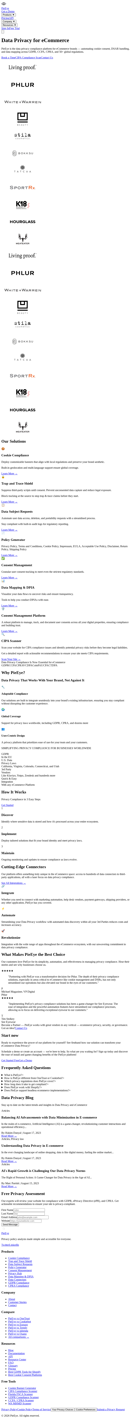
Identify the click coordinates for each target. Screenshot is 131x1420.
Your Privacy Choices (62, 1409)
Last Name (7, 1213)
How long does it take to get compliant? (26, 1084)
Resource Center (17, 1359)
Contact (12, 1305)
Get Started (7, 805)
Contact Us (47, 57)
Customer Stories (17, 1302)
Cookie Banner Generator (22, 1388)
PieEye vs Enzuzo (18, 1324)
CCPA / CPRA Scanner (21, 1400)
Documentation (16, 1353)
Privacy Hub (15, 1273)
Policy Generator (17, 1267)
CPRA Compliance (18, 1285)
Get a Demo (7, 11)
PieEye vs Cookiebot (19, 1321)
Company (9, 21)
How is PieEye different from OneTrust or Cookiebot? (34, 1078)
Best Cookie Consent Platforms (25, 1374)
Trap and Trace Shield (20, 1261)
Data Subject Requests (20, 1264)
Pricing (5, 18)
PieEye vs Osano (17, 1333)
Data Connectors (17, 1279)
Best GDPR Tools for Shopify (24, 1371)
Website (5, 1220)
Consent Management (20, 1270)
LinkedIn (14, 1244)
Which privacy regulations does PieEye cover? (30, 1081)
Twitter (5, 1244)
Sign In (5, 28)
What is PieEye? (14, 1075)
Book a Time (8, 57)
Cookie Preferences (86, 1409)
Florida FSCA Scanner (20, 1394)
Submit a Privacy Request (111, 1409)
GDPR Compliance (18, 1282)
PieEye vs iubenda (18, 1330)
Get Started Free (10, 1060)
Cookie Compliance (19, 1258)
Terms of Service (41, 1409)
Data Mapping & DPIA (21, 1276)
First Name (7, 1210)
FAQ (11, 1362)
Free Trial (14, 28)
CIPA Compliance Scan (28, 57)
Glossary (13, 1365)
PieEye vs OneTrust (19, 1318)
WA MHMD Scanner (19, 1403)
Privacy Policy (9, 1409)
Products (8, 15)
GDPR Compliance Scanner (23, 1397)
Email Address (9, 1217)
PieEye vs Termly (17, 1327)
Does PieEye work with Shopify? (23, 1087)
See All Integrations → (13, 883)
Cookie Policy (24, 1409)
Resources (9, 25)
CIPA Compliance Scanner (22, 1391)
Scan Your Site (11, 659)
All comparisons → (18, 1336)
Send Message (10, 1224)
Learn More (9, 473)
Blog (10, 1350)
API (11, 18)
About (11, 1299)
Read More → (9, 1135)
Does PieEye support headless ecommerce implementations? (37, 1090)
